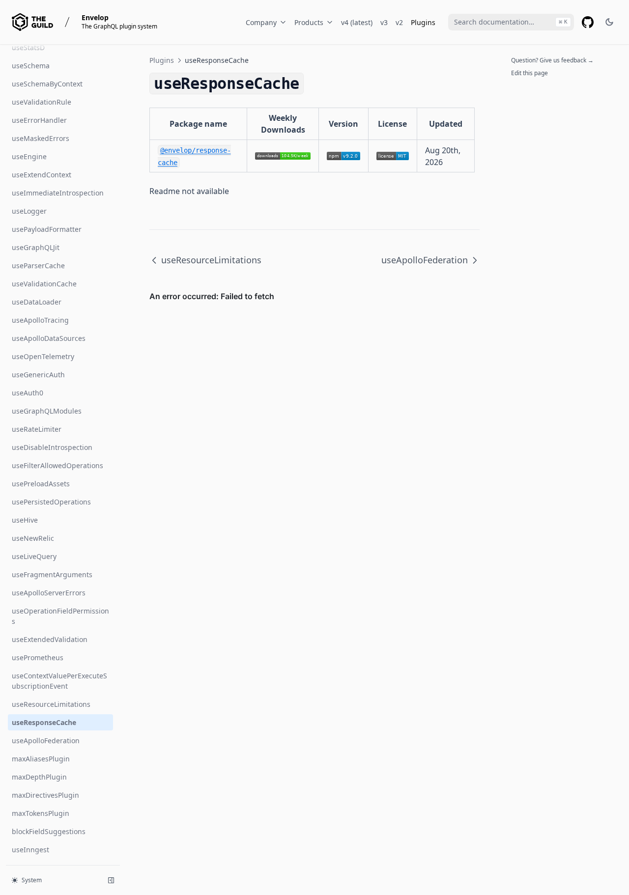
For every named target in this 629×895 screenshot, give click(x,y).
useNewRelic (33, 538)
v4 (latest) (356, 22)
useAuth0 (27, 392)
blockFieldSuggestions (49, 831)
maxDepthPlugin (39, 777)
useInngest (30, 849)
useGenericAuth (38, 374)
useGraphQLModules (47, 411)
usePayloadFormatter (47, 229)
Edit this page (529, 73)
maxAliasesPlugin (41, 758)
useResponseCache (44, 722)
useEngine (29, 156)
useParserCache (38, 265)
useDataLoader (36, 302)
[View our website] (32, 22)
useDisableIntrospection (52, 447)
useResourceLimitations (51, 704)
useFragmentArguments (52, 574)
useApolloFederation (46, 740)
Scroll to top (527, 86)
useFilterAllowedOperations (57, 465)
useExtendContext (41, 174)
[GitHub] (588, 22)
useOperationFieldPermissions (60, 616)
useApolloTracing (40, 320)
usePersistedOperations (51, 501)
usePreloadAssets (41, 483)
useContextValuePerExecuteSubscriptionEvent (59, 681)
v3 (384, 22)
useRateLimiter (36, 429)
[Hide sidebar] (111, 880)
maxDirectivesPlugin (45, 795)
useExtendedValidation (49, 639)
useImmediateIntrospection (58, 192)
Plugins (423, 22)
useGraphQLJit (35, 247)
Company (261, 22)
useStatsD (28, 47)
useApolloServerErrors (49, 592)
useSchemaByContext (47, 83)
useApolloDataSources (49, 338)
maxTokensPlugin (40, 813)
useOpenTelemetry (43, 356)
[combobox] (511, 22)
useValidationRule (41, 102)
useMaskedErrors (40, 138)
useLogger (29, 211)
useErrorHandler (39, 120)
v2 (399, 22)
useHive (25, 520)
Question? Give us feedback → (552, 60)
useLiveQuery (34, 556)
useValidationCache (44, 283)
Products (308, 22)
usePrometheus (37, 657)
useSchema (31, 65)
